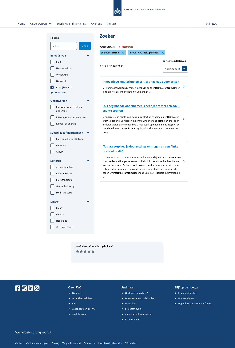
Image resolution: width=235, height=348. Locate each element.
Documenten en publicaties (139, 298)
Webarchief (131, 343)
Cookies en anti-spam (37, 343)
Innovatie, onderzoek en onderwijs (69, 109)
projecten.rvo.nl (133, 308)
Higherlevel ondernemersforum (194, 303)
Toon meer (61, 92)
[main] (117, 153)
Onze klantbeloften (82, 298)
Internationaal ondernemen (71, 117)
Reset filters (127, 46)
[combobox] (63, 46)
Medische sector (64, 192)
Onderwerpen (58, 100)
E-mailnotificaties (187, 293)
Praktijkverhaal (64, 87)
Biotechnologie (64, 179)
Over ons (96, 23)
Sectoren (55, 161)
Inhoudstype (58, 55)
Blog (58, 61)
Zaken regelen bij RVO (83, 308)
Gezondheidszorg (65, 186)
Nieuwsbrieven (186, 298)
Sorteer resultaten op (174, 60)
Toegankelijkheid (71, 343)
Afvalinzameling (64, 167)
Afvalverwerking (64, 173)
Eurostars (61, 145)
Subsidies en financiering (71, 23)
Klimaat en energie (66, 123)
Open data (130, 303)
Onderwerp (62, 74)
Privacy (55, 343)
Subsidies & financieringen (66, 132)
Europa (60, 214)
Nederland (61, 220)
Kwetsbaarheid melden (110, 343)
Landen (54, 201)
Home (21, 23)
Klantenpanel (132, 319)
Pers (74, 303)
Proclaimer (89, 343)
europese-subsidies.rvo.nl (138, 314)
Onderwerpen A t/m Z (136, 293)
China (59, 207)
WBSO (59, 151)
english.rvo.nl (79, 314)
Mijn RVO (211, 23)
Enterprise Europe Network (70, 138)
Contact (111, 23)
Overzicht (61, 81)
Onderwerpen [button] (38, 23)
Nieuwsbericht (63, 68)
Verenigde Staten (65, 227)
